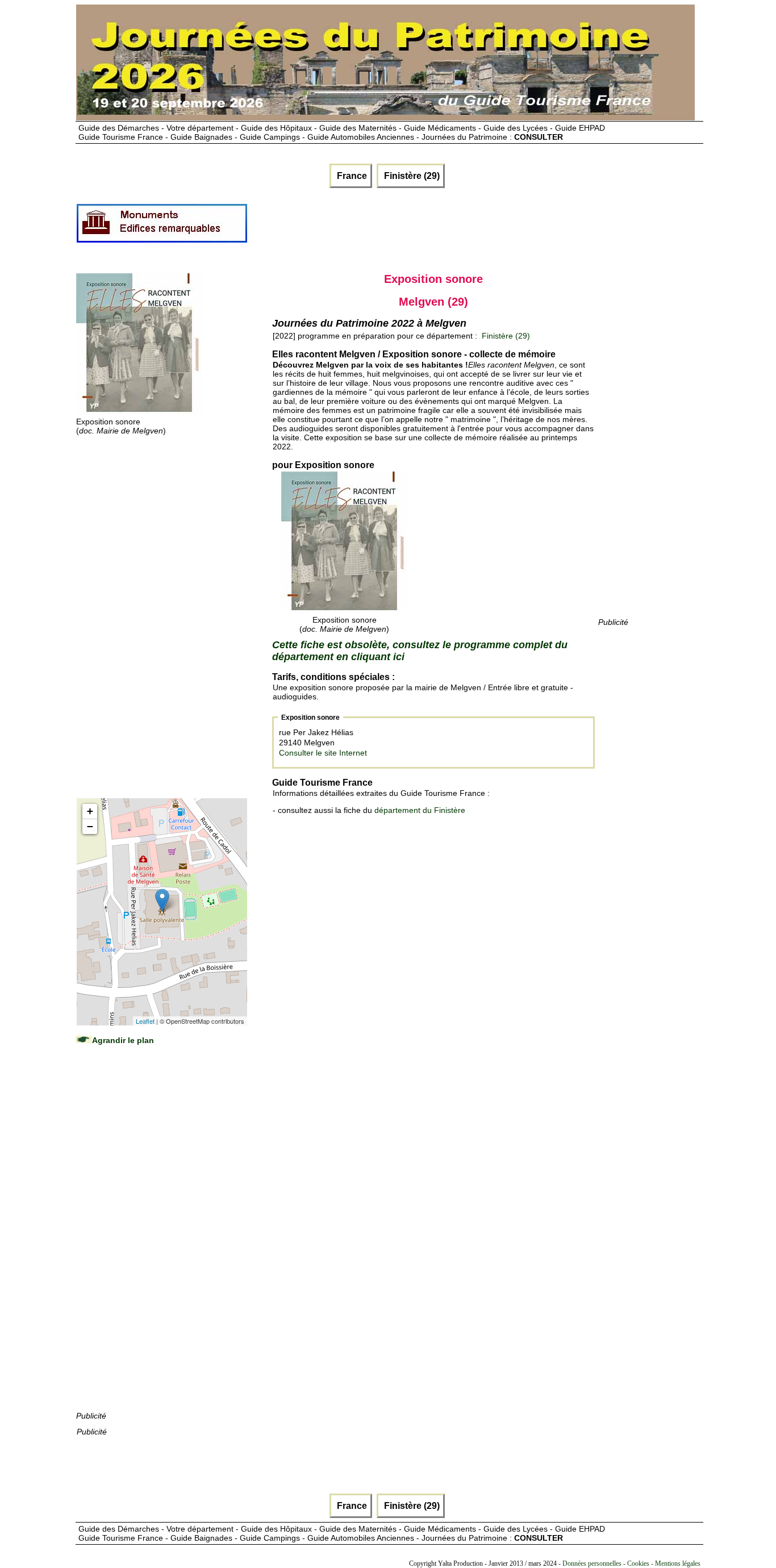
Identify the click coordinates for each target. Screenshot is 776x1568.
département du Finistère (419, 810)
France (351, 176)
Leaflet (145, 1020)
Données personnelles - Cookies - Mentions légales (631, 1563)
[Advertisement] (455, 227)
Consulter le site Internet (323, 752)
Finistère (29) (411, 176)
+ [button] (90, 811)
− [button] (90, 826)
